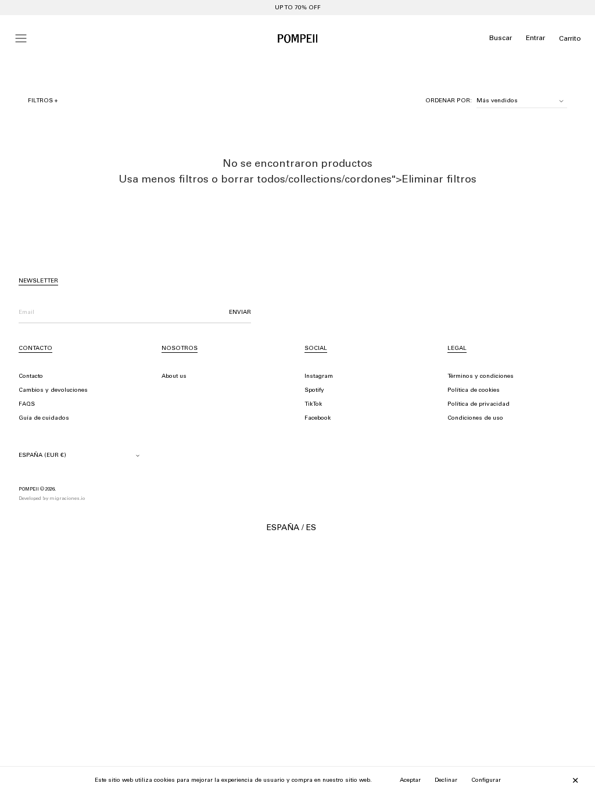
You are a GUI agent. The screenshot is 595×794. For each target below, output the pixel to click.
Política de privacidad (478, 404)
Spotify (314, 391)
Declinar (446, 781)
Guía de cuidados (44, 418)
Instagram (318, 377)
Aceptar (410, 781)
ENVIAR (240, 313)
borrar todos (253, 180)
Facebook (317, 418)
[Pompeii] (297, 38)
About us (174, 377)
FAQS (27, 404)
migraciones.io (67, 498)
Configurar (486, 781)
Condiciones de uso (475, 418)
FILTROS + (43, 101)
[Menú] (21, 38)
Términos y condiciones (480, 377)
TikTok (313, 404)
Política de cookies (473, 391)
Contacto (31, 377)
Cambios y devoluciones (53, 391)
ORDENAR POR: (448, 101)
